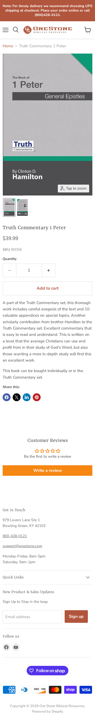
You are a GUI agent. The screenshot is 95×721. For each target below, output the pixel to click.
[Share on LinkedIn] (27, 397)
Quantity (10, 259)
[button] (9, 207)
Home (8, 46)
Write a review (47, 470)
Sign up (76, 616)
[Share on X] (17, 397)
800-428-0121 (15, 536)
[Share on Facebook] (7, 397)
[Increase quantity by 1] (48, 270)
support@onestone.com (22, 546)
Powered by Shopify (47, 711)
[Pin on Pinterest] (37, 397)
